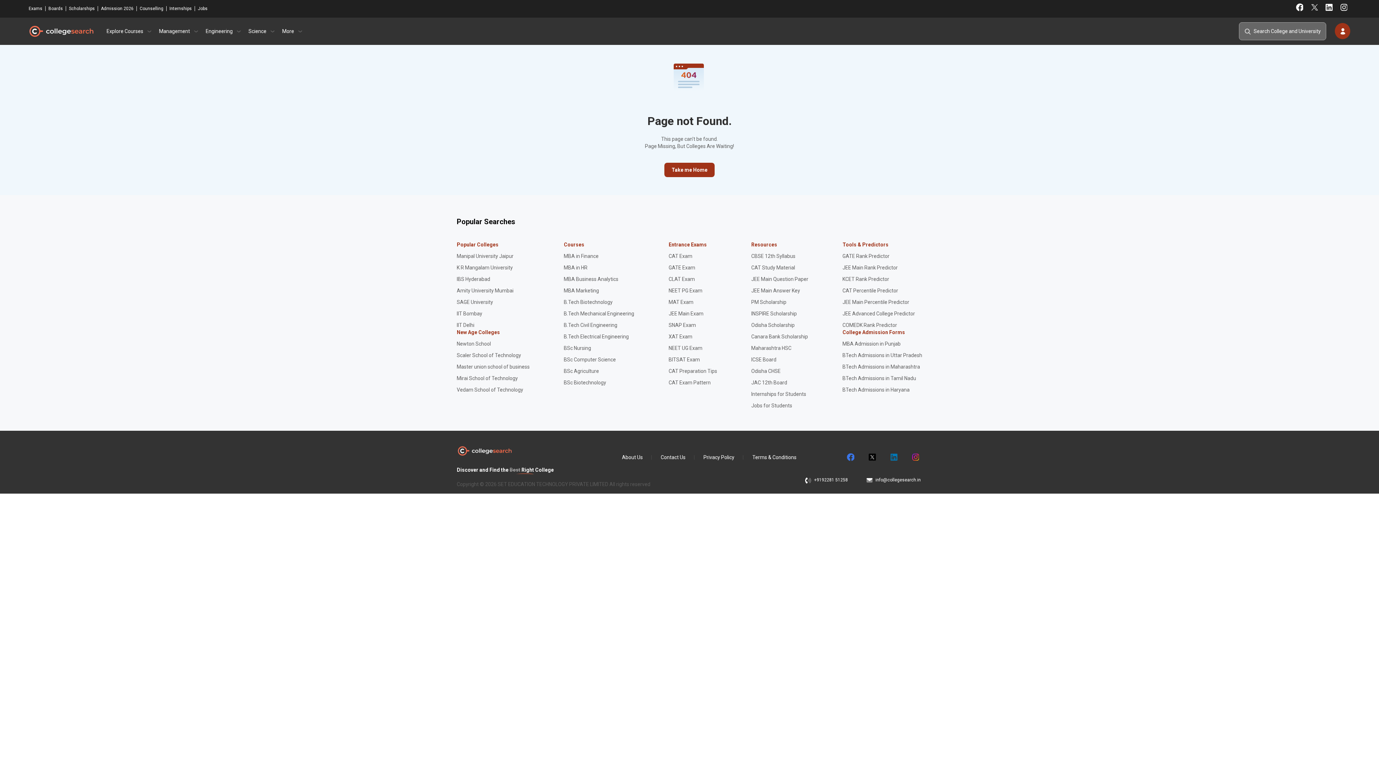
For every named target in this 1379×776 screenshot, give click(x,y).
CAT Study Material (773, 268)
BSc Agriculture (581, 371)
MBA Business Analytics (591, 279)
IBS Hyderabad (473, 279)
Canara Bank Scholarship (779, 337)
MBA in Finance (581, 256)
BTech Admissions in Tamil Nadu (879, 378)
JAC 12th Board (769, 382)
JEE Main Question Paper (779, 279)
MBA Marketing (581, 291)
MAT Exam (681, 302)
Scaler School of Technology (489, 355)
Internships (181, 8)
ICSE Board (763, 359)
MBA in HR (576, 268)
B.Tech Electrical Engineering (596, 337)
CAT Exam (680, 256)
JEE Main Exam (686, 314)
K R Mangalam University (485, 268)
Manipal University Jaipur (485, 256)
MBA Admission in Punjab (871, 344)
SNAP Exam (682, 325)
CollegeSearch (61, 31)
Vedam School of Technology (490, 390)
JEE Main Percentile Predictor (875, 302)
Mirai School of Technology (487, 378)
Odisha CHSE (766, 371)
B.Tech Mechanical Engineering (599, 314)
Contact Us (673, 457)
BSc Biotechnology (585, 382)
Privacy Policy (719, 457)
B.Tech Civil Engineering (590, 325)
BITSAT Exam (684, 359)
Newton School (474, 344)
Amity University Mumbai (485, 291)
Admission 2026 (117, 8)
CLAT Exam (682, 279)
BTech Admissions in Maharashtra (881, 367)
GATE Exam (682, 268)
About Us (632, 457)
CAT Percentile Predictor (870, 291)
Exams (35, 8)
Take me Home (689, 170)
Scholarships (82, 8)
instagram (915, 457)
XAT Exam (680, 337)
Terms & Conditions (774, 457)
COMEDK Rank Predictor (869, 325)
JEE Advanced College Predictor (878, 314)
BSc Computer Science (590, 359)
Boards (55, 8)
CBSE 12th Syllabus (773, 256)
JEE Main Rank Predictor (870, 268)
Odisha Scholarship (773, 325)
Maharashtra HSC (771, 348)
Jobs (203, 8)
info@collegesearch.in (898, 479)
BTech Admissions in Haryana (876, 390)
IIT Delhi (465, 325)
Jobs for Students (771, 405)
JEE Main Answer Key (775, 291)
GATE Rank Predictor (866, 256)
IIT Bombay (469, 314)
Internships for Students (778, 394)
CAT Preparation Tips (693, 371)
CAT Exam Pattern (690, 382)
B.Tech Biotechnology (588, 302)
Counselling (151, 8)
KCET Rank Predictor (865, 279)
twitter (872, 457)
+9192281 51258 (831, 479)
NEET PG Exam (685, 291)
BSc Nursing (577, 348)
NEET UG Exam (685, 348)
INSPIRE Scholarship (774, 314)
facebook (850, 457)
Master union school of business (493, 367)
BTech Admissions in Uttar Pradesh (882, 355)
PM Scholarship (768, 302)
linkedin (893, 457)
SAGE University (475, 302)
